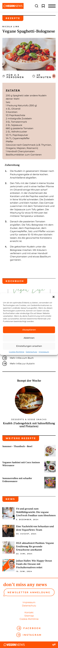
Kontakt (29, 612)
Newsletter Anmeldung (29, 592)
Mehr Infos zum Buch (22, 357)
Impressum (44, 352)
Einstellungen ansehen (29, 346)
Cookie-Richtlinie (16, 352)
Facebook (32, 628)
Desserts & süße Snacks (29, 419)
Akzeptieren (29, 329)
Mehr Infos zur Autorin (22, 363)
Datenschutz (31, 352)
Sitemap (29, 615)
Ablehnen (29, 337)
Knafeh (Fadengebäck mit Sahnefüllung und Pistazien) (29, 425)
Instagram (32, 634)
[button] (53, 296)
